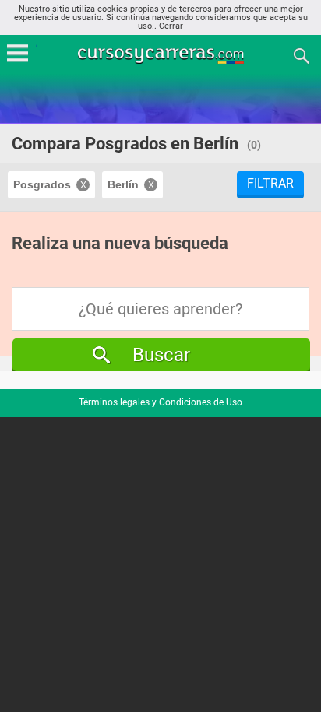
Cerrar (171, 26)
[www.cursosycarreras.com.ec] (162, 55)
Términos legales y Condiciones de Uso (160, 402)
